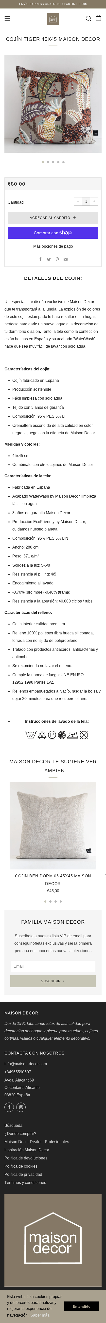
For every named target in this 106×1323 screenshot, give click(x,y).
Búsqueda (13, 1125)
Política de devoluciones (25, 1158)
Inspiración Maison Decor (26, 1150)
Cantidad (16, 202)
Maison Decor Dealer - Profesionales (36, 1142)
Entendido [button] (81, 1306)
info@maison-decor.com (25, 1064)
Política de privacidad (23, 1174)
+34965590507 (17, 1072)
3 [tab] (55, 901)
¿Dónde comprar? (20, 1133)
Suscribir (51, 981)
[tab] (43, 162)
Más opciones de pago (53, 246)
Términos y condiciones (25, 1182)
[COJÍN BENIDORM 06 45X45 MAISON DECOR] (53, 825)
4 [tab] (61, 901)
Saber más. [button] (40, 1315)
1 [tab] (45, 901)
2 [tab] (50, 901)
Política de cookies (20, 1166)
